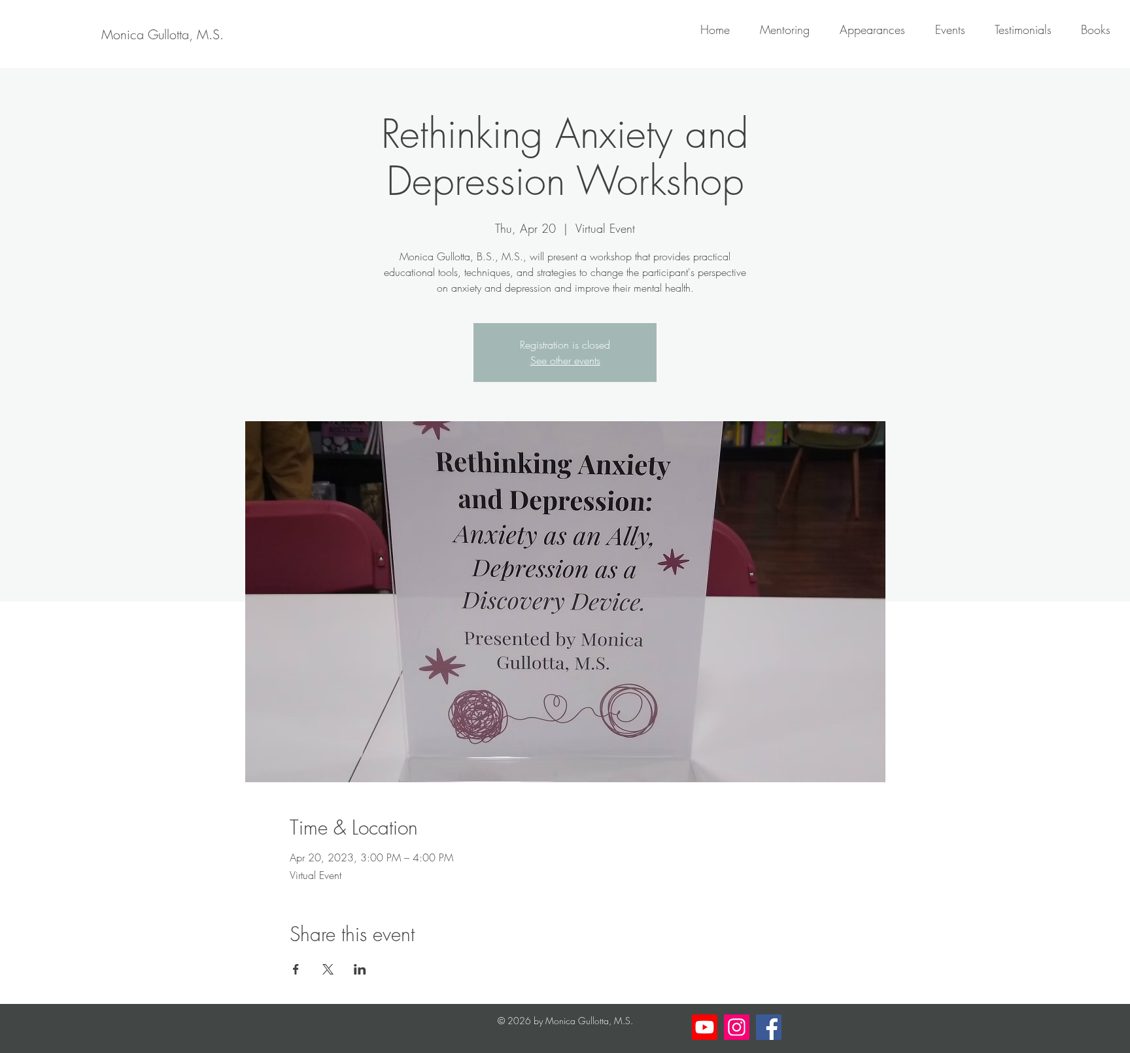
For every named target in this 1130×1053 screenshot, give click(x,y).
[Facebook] (768, 1027)
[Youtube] (704, 1027)
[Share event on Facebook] (296, 969)
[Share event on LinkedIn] (360, 969)
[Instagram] (736, 1027)
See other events (565, 360)
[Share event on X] (328, 969)
